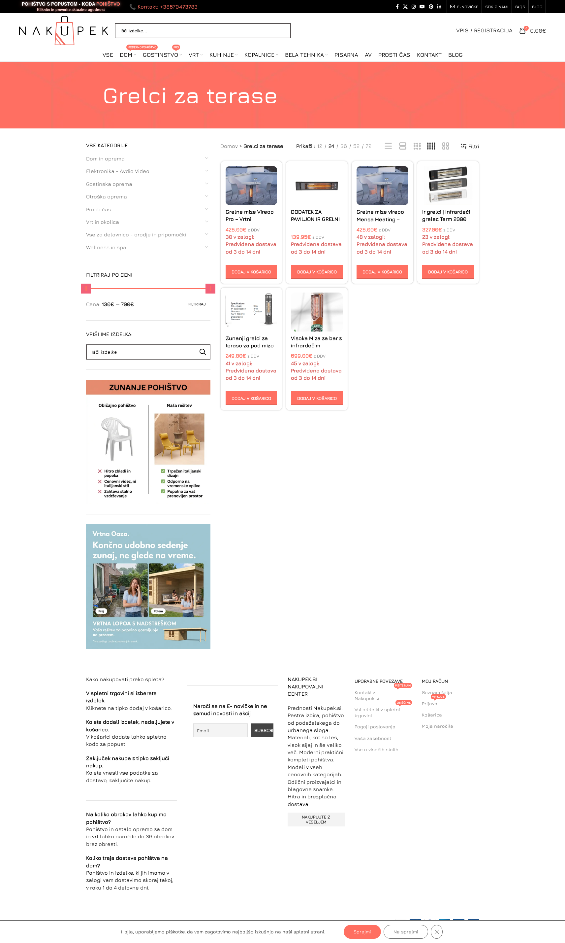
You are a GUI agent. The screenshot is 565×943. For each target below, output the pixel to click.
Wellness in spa (106, 247)
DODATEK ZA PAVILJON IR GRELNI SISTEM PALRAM (315, 219)
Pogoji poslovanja (375, 726)
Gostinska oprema (109, 184)
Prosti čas (98, 209)
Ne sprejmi (405, 931)
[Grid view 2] (446, 146)
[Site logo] (63, 30)
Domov (229, 146)
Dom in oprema (105, 158)
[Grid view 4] (431, 146)
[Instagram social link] (414, 6)
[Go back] (94, 95)
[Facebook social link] (397, 6)
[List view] (388, 146)
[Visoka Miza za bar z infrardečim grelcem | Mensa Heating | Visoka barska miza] (317, 312)
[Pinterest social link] (431, 6)
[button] (251, 272)
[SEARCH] (202, 352)
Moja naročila (437, 726)
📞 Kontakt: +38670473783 (163, 7)
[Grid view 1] (403, 146)
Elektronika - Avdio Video (117, 171)
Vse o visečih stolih (376, 749)
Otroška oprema (106, 196)
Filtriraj (197, 303)
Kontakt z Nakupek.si (383, 694)
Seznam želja (437, 692)
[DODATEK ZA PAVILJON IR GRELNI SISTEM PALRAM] (317, 185)
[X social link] (405, 6)
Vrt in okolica (102, 222)
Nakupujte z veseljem (316, 819)
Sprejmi (362, 931)
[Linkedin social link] (439, 6)
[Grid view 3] (417, 146)
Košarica (432, 714)
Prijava (433, 702)
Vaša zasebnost (373, 738)
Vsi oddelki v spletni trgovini (383, 711)
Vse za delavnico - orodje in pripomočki (136, 234)
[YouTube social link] (422, 6)
